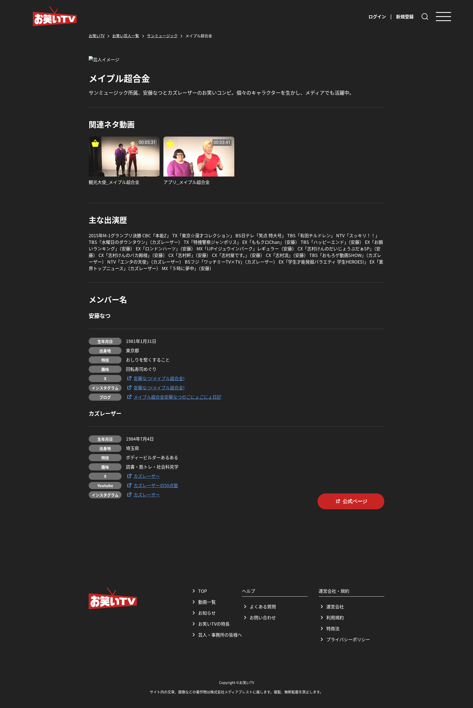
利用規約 (335, 617)
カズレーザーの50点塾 (156, 485)
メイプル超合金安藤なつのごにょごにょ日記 (177, 397)
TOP (202, 591)
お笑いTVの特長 (214, 623)
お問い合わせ (263, 617)
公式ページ (355, 501)
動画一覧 (207, 602)
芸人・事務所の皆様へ (220, 634)
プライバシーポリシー (348, 639)
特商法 (332, 628)
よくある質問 (263, 606)
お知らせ (207, 612)
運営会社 (335, 606)
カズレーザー (147, 476)
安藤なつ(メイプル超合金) (159, 378)
